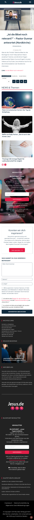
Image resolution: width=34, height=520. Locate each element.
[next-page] (5, 165)
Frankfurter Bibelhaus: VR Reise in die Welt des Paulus (16, 484)
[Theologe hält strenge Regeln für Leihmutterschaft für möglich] (17, 148)
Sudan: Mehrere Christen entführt (11, 491)
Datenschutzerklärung (21, 300)
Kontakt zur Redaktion (8, 324)
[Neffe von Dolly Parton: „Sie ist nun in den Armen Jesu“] (17, 124)
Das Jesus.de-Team (7, 327)
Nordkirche (14, 76)
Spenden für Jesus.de (7, 334)
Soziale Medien (22, 76)
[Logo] (14, 403)
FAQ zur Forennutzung (8, 332)
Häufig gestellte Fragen (8, 329)
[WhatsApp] (25, 81)
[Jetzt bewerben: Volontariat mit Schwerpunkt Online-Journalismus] (17, 353)
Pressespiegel (17, 46)
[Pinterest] (21, 81)
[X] (17, 81)
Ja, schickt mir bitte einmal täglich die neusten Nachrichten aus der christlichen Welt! (15, 306)
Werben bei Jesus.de (7, 336)
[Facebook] (14, 81)
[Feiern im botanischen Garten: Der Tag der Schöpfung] (17, 99)
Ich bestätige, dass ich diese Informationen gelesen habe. (17, 216)
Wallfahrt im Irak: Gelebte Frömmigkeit (12, 481)
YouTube (4, 78)
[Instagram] (17, 408)
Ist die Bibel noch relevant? (14, 70)
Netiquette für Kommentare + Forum (12, 331)
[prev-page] (3, 165)
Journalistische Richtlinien (9, 326)
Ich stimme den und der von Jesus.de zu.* (16, 300)
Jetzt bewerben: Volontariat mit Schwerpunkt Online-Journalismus (14, 359)
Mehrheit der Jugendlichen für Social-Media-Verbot (15, 494)
